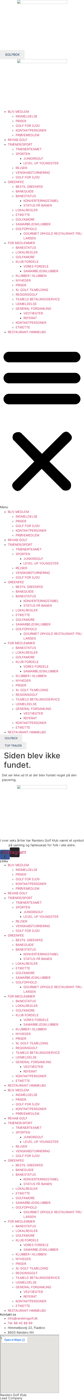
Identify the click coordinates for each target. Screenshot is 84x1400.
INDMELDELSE (27, 116)
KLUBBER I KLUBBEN (31, 276)
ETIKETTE (23, 215)
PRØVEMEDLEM (27, 135)
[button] (42, 421)
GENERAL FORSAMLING (33, 308)
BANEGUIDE (25, 191)
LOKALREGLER (27, 210)
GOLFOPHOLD (26, 229)
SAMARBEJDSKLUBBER (33, 224)
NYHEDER (23, 280)
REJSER (21, 168)
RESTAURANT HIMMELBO (27, 332)
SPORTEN (23, 154)
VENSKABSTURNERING (33, 172)
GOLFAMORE (25, 219)
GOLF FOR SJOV (28, 126)
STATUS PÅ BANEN (37, 205)
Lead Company (11, 1398)
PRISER (21, 121)
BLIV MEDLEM (18, 112)
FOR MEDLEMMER (21, 243)
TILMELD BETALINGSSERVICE (38, 299)
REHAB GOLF (17, 140)
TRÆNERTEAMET (29, 149)
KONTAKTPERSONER (31, 130)
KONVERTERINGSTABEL (41, 201)
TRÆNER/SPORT (20, 144)
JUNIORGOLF (33, 158)
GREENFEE (16, 182)
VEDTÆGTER (33, 313)
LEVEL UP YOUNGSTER (40, 163)
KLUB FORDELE (27, 262)
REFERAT (30, 318)
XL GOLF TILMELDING (32, 290)
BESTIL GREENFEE (29, 187)
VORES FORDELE (36, 266)
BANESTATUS (26, 196)
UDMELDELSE (26, 304)
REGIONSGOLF (27, 294)
